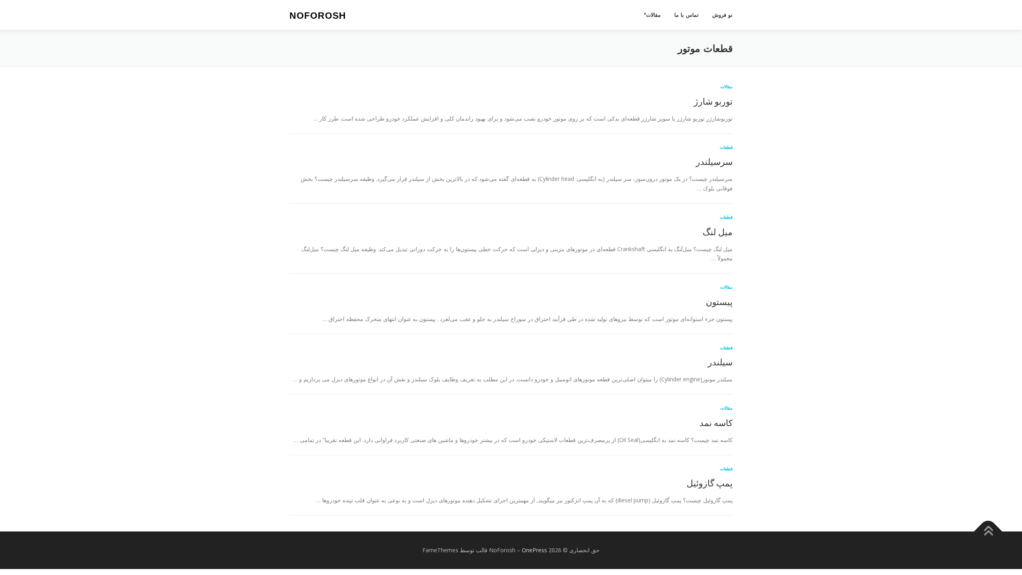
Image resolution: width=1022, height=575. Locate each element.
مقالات (726, 86)
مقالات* (652, 15)
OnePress (534, 550)
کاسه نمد (716, 422)
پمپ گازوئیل (710, 483)
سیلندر (720, 362)
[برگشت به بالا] (988, 532)
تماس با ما (686, 15)
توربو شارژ (713, 101)
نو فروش (722, 15)
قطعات (726, 147)
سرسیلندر (714, 161)
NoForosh (317, 15)
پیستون (719, 301)
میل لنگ (718, 232)
